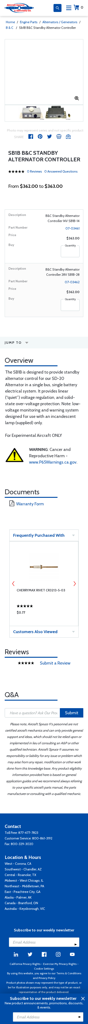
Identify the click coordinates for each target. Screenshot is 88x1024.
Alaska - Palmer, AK (18, 897)
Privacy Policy (46, 978)
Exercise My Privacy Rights (60, 964)
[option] (31, 113)
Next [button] (75, 584)
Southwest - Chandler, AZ (23, 869)
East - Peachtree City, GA (22, 892)
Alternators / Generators (59, 22)
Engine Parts (29, 22)
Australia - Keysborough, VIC (25, 909)
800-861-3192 (42, 838)
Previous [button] (13, 584)
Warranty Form (30, 504)
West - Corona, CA (18, 864)
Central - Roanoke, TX (20, 875)
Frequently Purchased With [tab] (39, 535)
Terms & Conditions (68, 973)
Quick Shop (44, 614)
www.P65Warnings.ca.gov (53, 462)
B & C (10, 28)
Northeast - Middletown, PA (24, 886)
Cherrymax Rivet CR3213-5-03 (41, 590)
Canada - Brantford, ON (21, 903)
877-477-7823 (28, 833)
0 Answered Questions (61, 171)
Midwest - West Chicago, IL (24, 880)
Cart (82, 7)
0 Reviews (34, 171)
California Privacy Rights (25, 964)
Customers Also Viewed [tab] (35, 631)
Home (10, 22)
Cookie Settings (44, 968)
